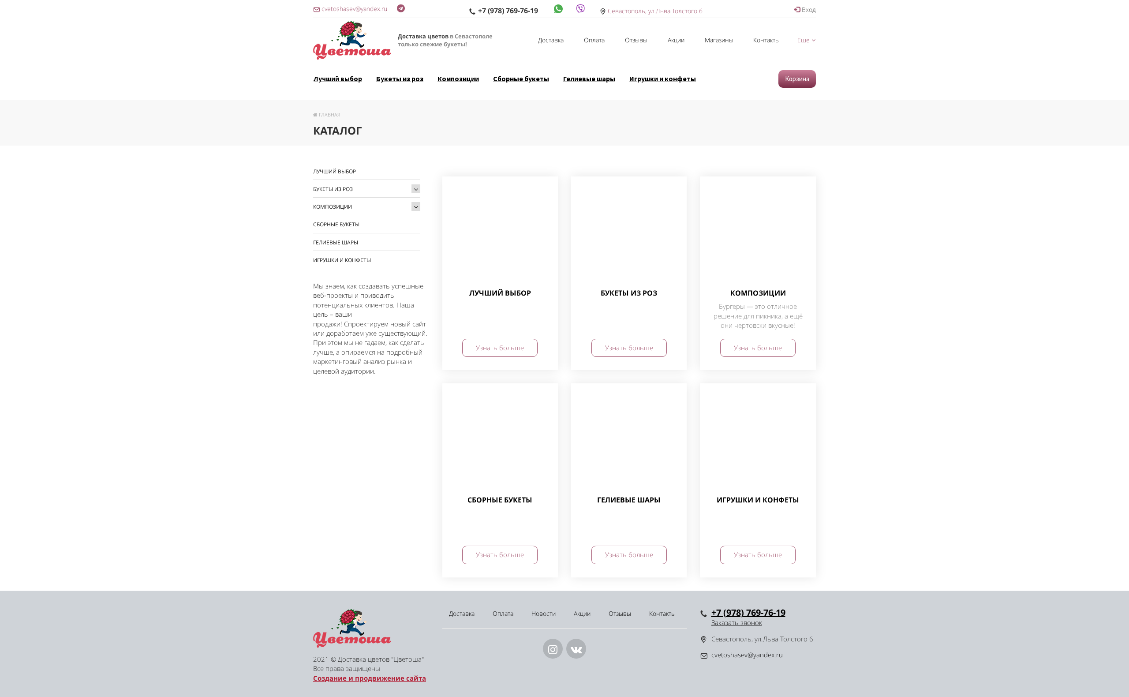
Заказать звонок (736, 622)
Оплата (594, 40)
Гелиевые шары (589, 78)
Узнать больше (500, 347)
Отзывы (636, 40)
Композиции (458, 78)
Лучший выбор (338, 78)
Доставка (551, 40)
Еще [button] (804, 40)
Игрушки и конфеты (662, 78)
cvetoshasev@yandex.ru (747, 654)
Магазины (719, 40)
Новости (543, 613)
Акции (676, 40)
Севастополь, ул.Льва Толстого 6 (655, 11)
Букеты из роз (399, 78)
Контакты (766, 40)
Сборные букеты (521, 78)
